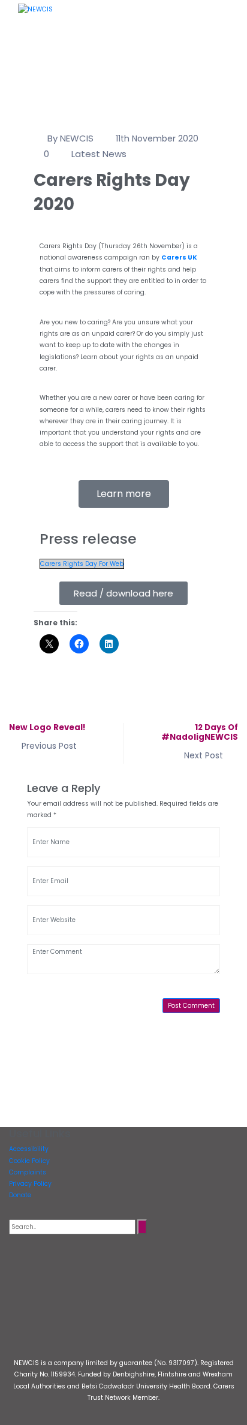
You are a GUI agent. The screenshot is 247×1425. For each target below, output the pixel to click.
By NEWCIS (70, 138)
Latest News (98, 153)
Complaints (27, 1172)
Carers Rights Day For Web (81, 563)
